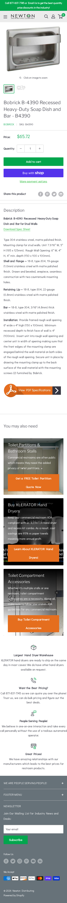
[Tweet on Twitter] (54, 194)
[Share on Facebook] (40, 194)
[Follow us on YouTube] (33, 861)
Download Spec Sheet (17, 229)
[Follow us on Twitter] (12, 861)
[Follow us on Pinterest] (26, 861)
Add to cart (33, 162)
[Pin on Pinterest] (47, 194)
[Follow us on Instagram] (19, 861)
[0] (60, 16)
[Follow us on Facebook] (6, 861)
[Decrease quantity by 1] (20, 148)
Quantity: (9, 148)
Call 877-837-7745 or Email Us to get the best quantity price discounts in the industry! (33, 5)
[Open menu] (5, 16)
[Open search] (46, 16)
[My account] (53, 16)
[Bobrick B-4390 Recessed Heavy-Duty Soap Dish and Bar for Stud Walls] (33, 390)
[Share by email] (60, 194)
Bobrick (9, 124)
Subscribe (15, 840)
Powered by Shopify (14, 895)
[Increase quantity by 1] (39, 148)
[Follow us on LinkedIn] (40, 861)
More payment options (33, 181)
